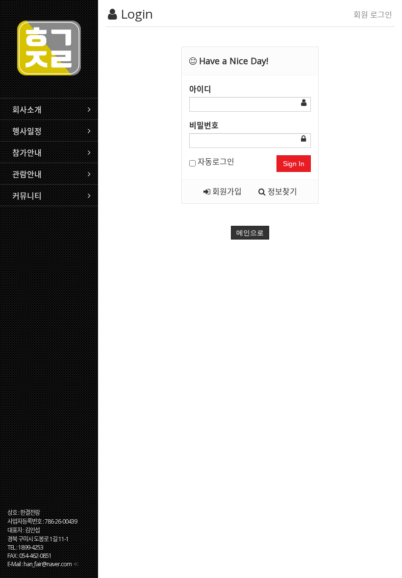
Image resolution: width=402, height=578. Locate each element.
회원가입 (226, 191)
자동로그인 (215, 161)
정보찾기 (281, 191)
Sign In (293, 164)
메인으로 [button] (250, 233)
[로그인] (76, 564)
